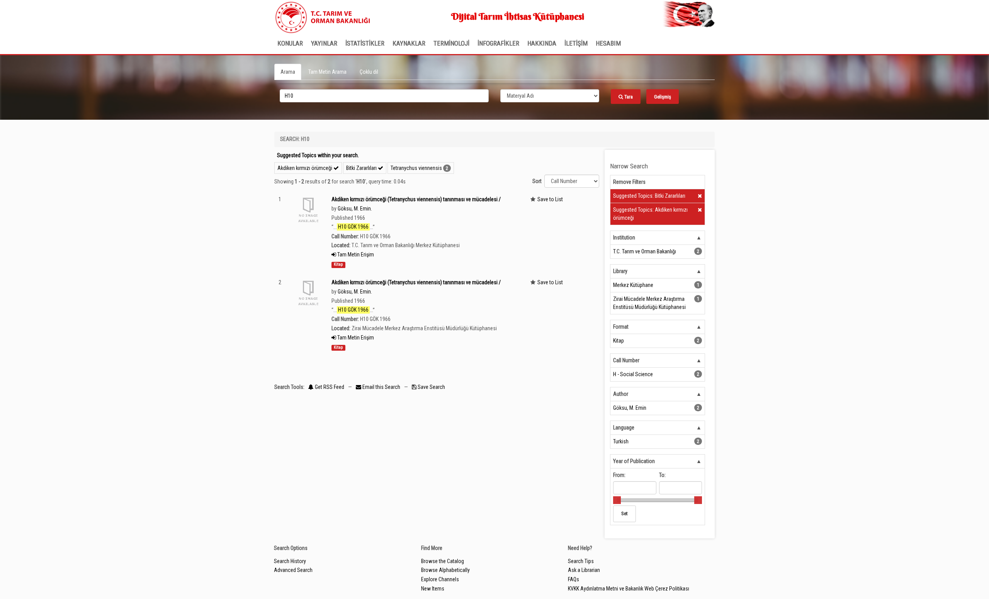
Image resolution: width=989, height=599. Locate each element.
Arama (287, 72)
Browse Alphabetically (445, 570)
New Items (432, 588)
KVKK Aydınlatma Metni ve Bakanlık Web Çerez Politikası (628, 588)
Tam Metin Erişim (355, 254)
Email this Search (381, 387)
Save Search (430, 387)
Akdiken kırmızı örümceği (305, 168)
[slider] (617, 500)
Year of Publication (634, 461)
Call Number (626, 360)
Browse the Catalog (442, 561)
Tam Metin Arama (327, 72)
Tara (628, 97)
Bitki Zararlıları (362, 168)
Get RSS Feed (329, 387)
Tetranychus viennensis (416, 168)
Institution (624, 237)
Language (623, 427)
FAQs (573, 579)
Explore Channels (440, 579)
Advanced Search (293, 570)
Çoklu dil (369, 72)
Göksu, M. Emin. (355, 208)
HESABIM (608, 43)
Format (621, 327)
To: (662, 475)
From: (619, 475)
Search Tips (581, 561)
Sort (537, 181)
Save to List (550, 199)
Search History (290, 561)
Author (620, 394)
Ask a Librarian (584, 570)
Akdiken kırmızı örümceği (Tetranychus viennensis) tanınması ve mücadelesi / (416, 199)
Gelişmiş (662, 97)
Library (620, 271)
